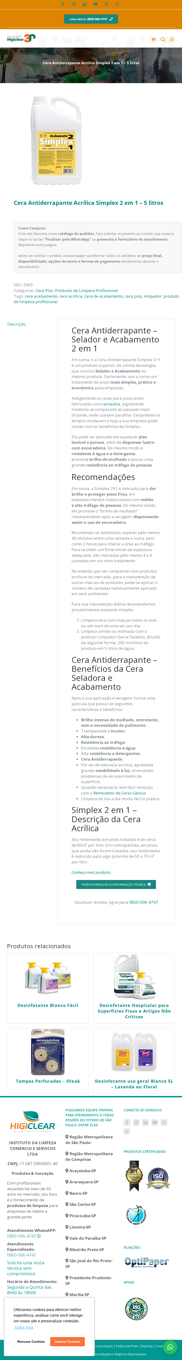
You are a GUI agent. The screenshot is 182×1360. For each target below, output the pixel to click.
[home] (32, 1110)
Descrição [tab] (16, 324)
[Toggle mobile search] (162, 39)
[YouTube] (154, 1122)
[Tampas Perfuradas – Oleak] (47, 1052)
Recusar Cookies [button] (31, 1341)
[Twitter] (164, 1122)
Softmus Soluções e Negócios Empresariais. (117, 1354)
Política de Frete (127, 1346)
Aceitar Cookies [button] (67, 1341)
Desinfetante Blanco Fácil (48, 1005)
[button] (170, 1347)
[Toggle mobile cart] (153, 39)
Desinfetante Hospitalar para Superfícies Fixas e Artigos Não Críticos (134, 1010)
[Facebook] (127, 1122)
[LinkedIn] (145, 1122)
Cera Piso (44, 290)
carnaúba (111, 404)
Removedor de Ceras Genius (119, 793)
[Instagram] (136, 1122)
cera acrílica (70, 296)
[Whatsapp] (127, 1131)
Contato (161, 1346)
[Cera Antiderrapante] (91, 140)
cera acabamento (41, 296)
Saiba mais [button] (23, 1327)
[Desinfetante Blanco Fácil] (47, 976)
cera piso (133, 296)
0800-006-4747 (143, 902)
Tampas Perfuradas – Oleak (48, 1081)
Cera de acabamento (103, 296)
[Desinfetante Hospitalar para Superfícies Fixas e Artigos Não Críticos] (134, 976)
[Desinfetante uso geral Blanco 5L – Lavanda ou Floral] (134, 1052)
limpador (153, 296)
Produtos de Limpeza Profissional (86, 290)
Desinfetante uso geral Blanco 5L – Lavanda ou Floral (134, 1084)
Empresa (147, 1346)
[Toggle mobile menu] (172, 39)
